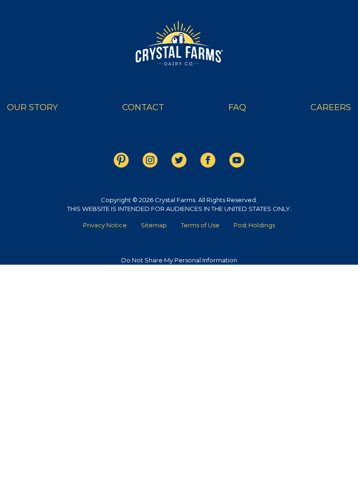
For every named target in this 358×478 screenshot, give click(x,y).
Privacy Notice (105, 225)
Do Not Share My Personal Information (179, 260)
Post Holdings (254, 225)
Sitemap (154, 225)
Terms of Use (200, 225)
